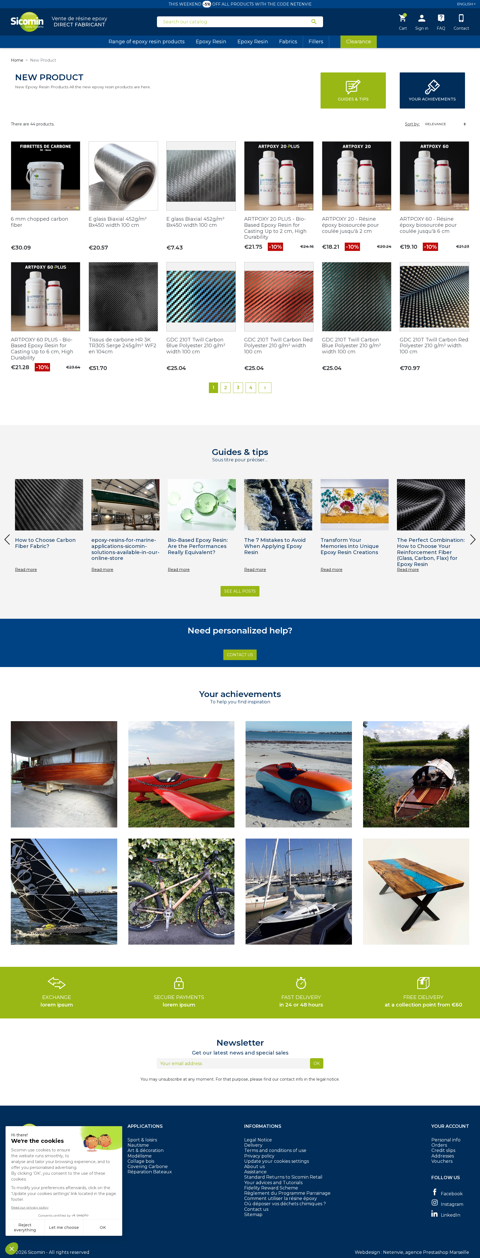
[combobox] (236, 21)
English (465, 4)
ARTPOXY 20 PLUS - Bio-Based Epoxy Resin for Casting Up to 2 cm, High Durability (275, 228)
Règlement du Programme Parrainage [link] (287, 1193)
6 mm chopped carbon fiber (39, 222)
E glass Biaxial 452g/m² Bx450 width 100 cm (118, 222)
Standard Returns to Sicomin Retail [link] (283, 1177)
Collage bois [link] (141, 1161)
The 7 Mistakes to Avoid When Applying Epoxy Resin (275, 546)
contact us (240, 654)
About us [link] (254, 1166)
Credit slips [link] (443, 1150)
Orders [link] (439, 1145)
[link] (450, 1193)
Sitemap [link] (253, 1214)
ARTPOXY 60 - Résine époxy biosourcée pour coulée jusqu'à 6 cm (428, 225)
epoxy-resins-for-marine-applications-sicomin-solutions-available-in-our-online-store (125, 549)
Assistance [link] (255, 1171)
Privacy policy (259, 1156)
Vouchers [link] (441, 1161)
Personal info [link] (446, 1140)
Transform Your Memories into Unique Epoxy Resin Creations (350, 546)
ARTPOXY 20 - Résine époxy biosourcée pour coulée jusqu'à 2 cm (350, 225)
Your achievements (432, 99)
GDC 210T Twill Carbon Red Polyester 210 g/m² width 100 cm (278, 346)
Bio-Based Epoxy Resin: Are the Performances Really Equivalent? (198, 546)
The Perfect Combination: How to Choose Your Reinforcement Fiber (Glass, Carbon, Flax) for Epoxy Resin (431, 552)
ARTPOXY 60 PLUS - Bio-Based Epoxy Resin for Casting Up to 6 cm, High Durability (42, 349)
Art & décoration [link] (146, 1150)
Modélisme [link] (140, 1156)
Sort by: (412, 124)
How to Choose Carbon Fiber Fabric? (45, 543)
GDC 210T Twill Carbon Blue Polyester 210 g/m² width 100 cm (195, 346)
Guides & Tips (353, 99)
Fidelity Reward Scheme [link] (271, 1188)
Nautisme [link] (138, 1145)
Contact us (256, 1209)
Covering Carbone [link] (148, 1166)
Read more (26, 569)
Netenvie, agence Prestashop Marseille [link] (426, 1252)
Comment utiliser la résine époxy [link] (280, 1198)
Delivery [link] (253, 1145)
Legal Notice (258, 1140)
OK (317, 1063)
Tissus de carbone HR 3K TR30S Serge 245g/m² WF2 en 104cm (122, 346)
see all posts (240, 591)
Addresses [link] (442, 1156)
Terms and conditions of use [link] (275, 1150)
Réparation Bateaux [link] (150, 1171)
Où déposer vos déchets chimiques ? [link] (285, 1203)
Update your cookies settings (276, 1161)
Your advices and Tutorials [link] (273, 1182)
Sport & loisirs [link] (142, 1140)
